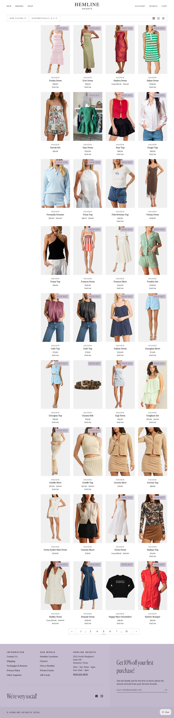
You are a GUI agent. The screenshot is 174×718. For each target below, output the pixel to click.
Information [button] (15, 652)
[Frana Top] (55, 250)
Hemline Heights (21, 712)
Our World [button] (47, 652)
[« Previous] (72, 631)
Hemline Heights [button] (84, 652)
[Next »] (136, 631)
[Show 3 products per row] (158, 18)
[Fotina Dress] (152, 183)
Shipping (11, 661)
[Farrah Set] (55, 116)
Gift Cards (45, 675)
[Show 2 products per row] (153, 18)
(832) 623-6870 (80, 674)
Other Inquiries (14, 675)
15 (127, 631)
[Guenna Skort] (87, 518)
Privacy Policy (13, 670)
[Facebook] (96, 696)
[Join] (163, 690)
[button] (19, 6)
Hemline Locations (49, 656)
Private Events (47, 670)
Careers (44, 661)
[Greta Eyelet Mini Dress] (55, 518)
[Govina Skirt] (120, 451)
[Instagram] (102, 696)
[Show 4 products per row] (164, 18)
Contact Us (12, 656)
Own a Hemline (47, 665)
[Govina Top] (152, 451)
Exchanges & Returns (17, 665)
